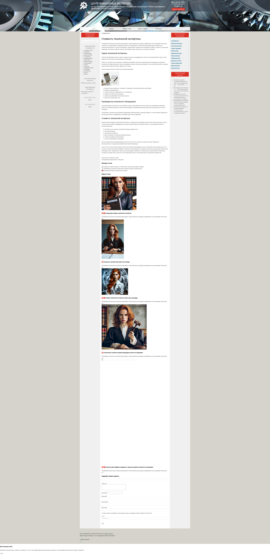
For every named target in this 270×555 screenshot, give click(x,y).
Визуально (103, 483)
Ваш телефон (105, 502)
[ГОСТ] (90, 100)
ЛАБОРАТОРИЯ (87, 60)
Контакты (159, 29)
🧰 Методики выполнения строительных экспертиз (114, 170)
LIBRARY (85, 74)
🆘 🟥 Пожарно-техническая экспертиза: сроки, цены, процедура (120, 298)
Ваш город (104, 507)
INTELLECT (86, 72)
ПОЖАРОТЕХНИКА (88, 53)
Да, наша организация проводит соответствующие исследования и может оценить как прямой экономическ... (181, 110)
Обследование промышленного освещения (112, 159)
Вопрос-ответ (127, 29)
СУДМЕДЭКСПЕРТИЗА (88, 68)
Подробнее (81, 550)
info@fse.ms (178, 6)
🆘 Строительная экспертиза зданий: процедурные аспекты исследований (122, 352)
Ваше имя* (104, 496)
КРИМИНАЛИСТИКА (88, 58)
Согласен (2, 553)
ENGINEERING (87, 52)
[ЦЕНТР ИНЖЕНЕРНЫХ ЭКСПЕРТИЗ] (83, 9)
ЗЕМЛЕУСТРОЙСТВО (88, 61)
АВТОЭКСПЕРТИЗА (88, 55)
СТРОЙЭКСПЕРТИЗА (106, 33)
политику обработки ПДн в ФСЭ (143, 513)
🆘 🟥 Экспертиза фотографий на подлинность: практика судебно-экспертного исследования (127, 467)
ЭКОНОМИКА (87, 69)
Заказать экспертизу (178, 9)
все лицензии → (85, 93)
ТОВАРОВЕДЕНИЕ (87, 63)
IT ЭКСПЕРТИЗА (87, 56)
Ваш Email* (104, 493)
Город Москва (175, 41)
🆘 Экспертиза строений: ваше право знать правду (116, 262)
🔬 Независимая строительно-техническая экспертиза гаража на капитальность (122, 168)
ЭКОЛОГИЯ (86, 66)
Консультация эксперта (180, 74)
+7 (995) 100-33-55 (178, 4)
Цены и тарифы (143, 29)
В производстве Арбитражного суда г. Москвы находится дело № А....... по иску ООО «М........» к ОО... (181, 83)
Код (105, 483)
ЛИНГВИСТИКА (87, 71)
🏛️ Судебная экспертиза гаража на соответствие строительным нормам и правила (123, 166)
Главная (111, 29)
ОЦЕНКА (86, 64)
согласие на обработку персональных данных (117, 513)
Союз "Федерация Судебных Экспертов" (104, 535)
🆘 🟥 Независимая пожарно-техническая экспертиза (116, 213)
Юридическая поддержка (90, 35)
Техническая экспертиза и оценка (110, 157)
